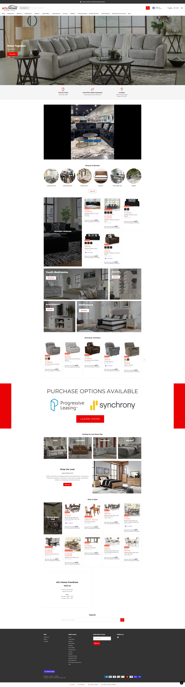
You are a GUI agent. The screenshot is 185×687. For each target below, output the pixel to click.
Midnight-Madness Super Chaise (130, 245)
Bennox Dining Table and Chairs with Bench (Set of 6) (72, 548)
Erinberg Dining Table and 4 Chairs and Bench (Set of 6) (111, 581)
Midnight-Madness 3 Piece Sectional (91, 244)
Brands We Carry (94, 13)
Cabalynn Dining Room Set (72, 587)
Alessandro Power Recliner (92, 390)
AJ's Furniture (87, 246)
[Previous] (41, 390)
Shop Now (35, 61)
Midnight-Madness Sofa (91, 279)
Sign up (96, 673)
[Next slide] (181, 65)
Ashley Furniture (107, 253)
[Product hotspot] (104, 504)
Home (3, 13)
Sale (129, 13)
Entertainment (56, 13)
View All (92, 221)
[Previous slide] (4, 65)
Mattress (37, 13)
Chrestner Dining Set (90, 578)
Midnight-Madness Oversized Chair (112, 283)
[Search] (148, 8)
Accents (65, 13)
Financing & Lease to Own (119, 13)
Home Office (46, 13)
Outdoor (72, 13)
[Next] (144, 390)
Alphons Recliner (128, 395)
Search (45, 669)
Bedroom (19, 13)
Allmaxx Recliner (108, 392)
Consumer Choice (82, 13)
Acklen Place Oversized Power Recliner (73, 389)
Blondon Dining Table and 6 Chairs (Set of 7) (111, 546)
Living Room (10, 13)
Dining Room (28, 13)
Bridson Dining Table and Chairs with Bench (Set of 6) (131, 551)
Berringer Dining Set (90, 552)
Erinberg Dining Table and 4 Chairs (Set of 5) (131, 583)
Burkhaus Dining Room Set (52, 584)
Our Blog (46, 671)
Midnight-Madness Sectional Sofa (111, 250)
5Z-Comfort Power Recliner (52, 394)
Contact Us (46, 667)
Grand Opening (105, 13)
